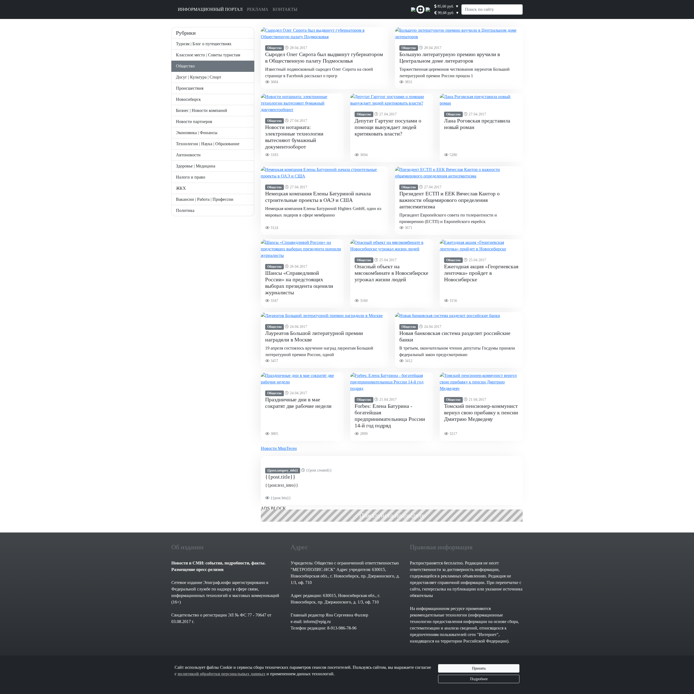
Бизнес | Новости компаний (201, 110)
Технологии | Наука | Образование (207, 143)
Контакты (285, 9)
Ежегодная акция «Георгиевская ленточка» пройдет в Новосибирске (481, 272)
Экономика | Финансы (196, 132)
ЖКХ (181, 188)
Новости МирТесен (279, 448)
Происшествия (189, 88)
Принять (479, 668)
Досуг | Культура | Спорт (198, 77)
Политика (185, 210)
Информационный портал (210, 9)
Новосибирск (188, 99)
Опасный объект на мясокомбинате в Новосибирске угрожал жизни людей (391, 272)
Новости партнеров (194, 121)
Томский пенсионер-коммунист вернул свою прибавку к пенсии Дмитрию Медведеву (481, 412)
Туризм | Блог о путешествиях (204, 43)
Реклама (257, 9)
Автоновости (188, 155)
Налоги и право (190, 177)
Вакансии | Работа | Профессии (204, 199)
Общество (185, 66)
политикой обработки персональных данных (221, 674)
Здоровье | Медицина (195, 166)
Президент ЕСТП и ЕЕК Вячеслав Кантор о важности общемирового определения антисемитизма (449, 200)
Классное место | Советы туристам (208, 55)
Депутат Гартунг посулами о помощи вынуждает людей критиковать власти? (388, 127)
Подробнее (479, 679)
